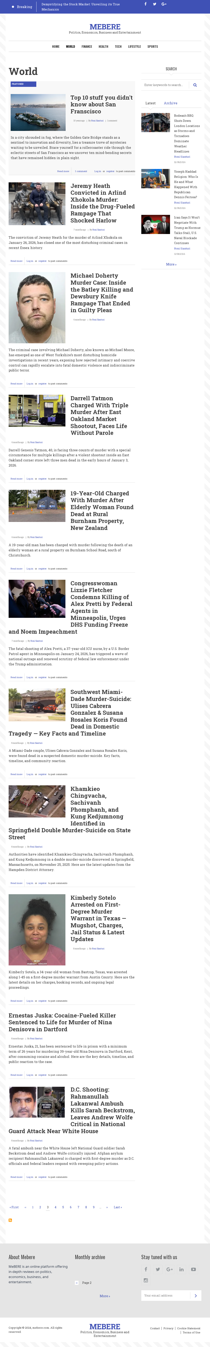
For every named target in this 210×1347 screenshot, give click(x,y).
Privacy (168, 1328)
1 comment (81, 171)
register (110, 171)
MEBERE (105, 26)
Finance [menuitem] (87, 46)
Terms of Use (191, 1332)
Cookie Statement (188, 1328)
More (170, 264)
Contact (155, 1328)
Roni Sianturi (97, 120)
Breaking (24, 7)
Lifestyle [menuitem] (134, 46)
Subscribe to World (10, 1220)
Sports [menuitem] (152, 46)
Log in (98, 171)
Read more (64, 172)
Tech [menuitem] (118, 46)
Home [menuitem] (55, 46)
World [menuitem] (70, 46)
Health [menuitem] (103, 46)
